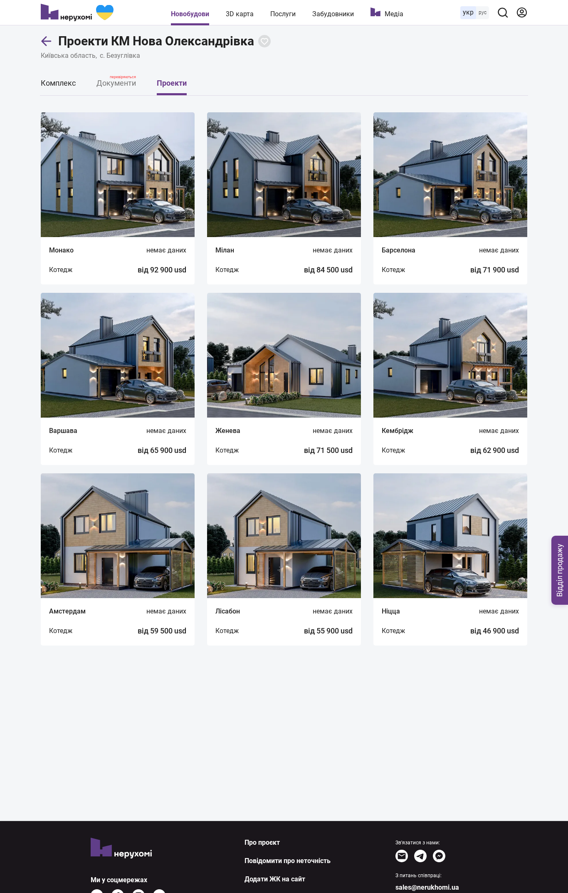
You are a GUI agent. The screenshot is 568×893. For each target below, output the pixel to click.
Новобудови (190, 14)
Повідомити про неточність (287, 861)
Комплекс (58, 83)
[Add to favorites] (264, 41)
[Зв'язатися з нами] (401, 856)
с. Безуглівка (120, 55)
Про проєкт (262, 842)
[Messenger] (439, 856)
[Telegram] (420, 856)
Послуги (283, 14)
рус (483, 12)
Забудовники (333, 14)
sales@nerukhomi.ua (427, 887)
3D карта (240, 14)
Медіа (394, 14)
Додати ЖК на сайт (274, 879)
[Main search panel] (502, 12)
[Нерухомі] (77, 12)
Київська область (68, 55)
